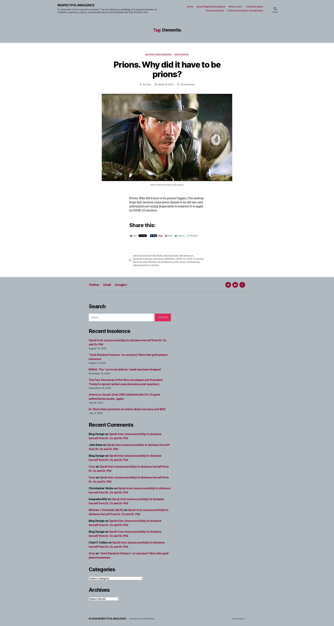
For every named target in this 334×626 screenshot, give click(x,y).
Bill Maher (169, 259)
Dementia (137, 262)
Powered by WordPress (141, 618)
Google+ (121, 285)
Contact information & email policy (245, 10)
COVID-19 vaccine (195, 259)
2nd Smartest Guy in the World (147, 255)
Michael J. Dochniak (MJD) (106, 510)
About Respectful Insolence (210, 6)
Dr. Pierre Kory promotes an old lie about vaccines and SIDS (127, 409)
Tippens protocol (141, 265)
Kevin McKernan (165, 262)
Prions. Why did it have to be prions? (167, 69)
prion (176, 262)
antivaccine (158, 259)
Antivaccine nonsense (158, 54)
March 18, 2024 (165, 84)
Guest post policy (214, 10)
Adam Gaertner (170, 255)
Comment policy (254, 6)
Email (107, 285)
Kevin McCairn (150, 262)
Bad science (181, 54)
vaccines (154, 265)
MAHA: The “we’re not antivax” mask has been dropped (125, 369)
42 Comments (187, 84)
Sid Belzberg (193, 262)
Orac (148, 84)
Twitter (94, 285)
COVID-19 (180, 259)
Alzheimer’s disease (142, 259)
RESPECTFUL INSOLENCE (75, 5)
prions (183, 262)
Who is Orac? (236, 6)
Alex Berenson (186, 255)
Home (190, 6)
